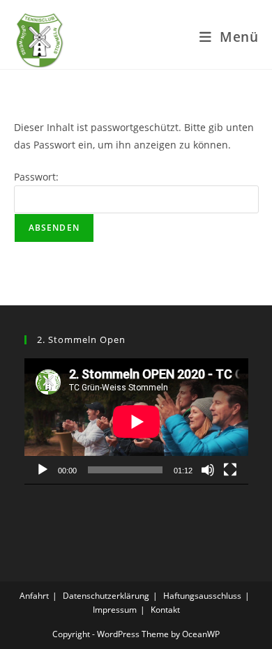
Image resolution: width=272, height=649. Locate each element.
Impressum (115, 610)
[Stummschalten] (208, 470)
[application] (136, 421)
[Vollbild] (230, 470)
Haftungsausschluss (202, 596)
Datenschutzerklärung (106, 596)
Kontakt (165, 610)
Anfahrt (34, 596)
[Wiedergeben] (43, 470)
